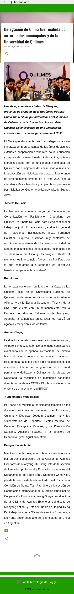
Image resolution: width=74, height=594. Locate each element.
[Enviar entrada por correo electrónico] (6, 532)
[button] (6, 53)
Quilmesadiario (19, 2)
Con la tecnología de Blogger (39, 582)
